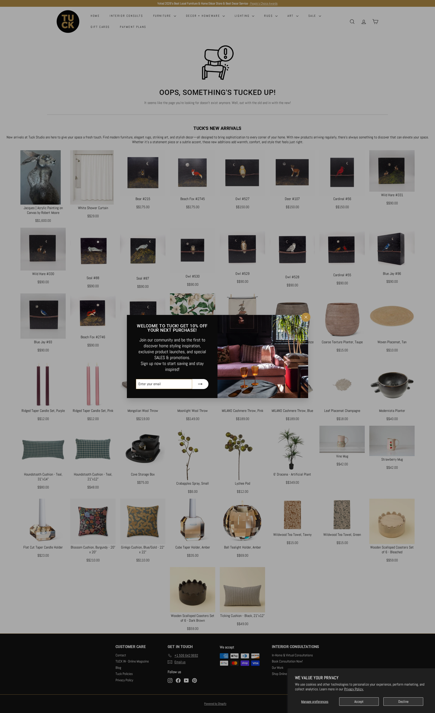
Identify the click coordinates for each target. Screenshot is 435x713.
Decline (403, 701)
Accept (359, 701)
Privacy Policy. (354, 689)
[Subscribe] (200, 384)
